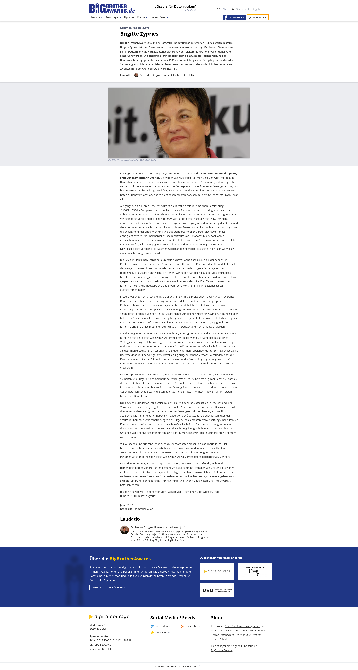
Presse (141, 17)
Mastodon (162, 626)
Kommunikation (143, 508)
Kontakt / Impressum (167, 666)
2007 (130, 505)
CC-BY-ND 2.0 (145, 160)
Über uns (95, 17)
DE (218, 9)
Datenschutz (190, 666)
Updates (129, 17)
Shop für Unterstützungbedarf (242, 626)
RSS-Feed (161, 632)
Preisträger (112, 17)
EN (224, 9)
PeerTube (191, 626)
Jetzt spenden (257, 17)
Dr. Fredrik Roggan (150, 75)
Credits (96, 587)
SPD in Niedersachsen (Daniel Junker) (125, 160)
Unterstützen (158, 17)
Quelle (153, 160)
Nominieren (236, 17)
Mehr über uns (115, 587)
